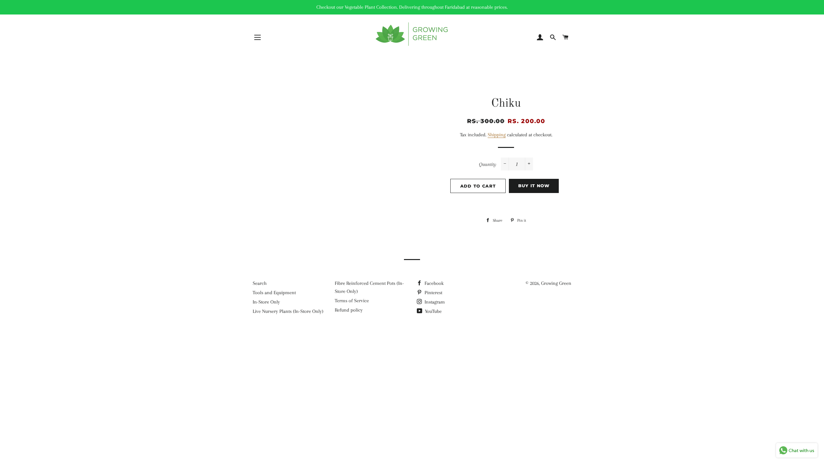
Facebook (433, 283)
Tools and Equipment (274, 292)
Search (260, 283)
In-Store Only (266, 302)
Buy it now (534, 185)
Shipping (497, 135)
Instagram (434, 302)
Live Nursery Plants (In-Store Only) (288, 311)
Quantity (487, 164)
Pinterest (432, 292)
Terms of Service (352, 301)
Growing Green (556, 283)
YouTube (433, 311)
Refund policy (349, 310)
